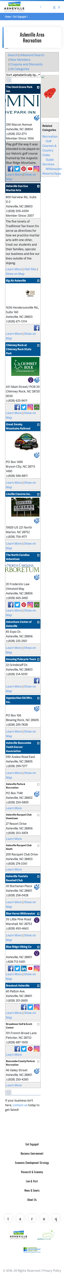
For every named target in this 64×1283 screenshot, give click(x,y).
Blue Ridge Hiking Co (18, 947)
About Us (32, 1200)
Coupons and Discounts (26, 64)
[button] (49, 95)
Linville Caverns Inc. (18, 494)
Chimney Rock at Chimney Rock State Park (18, 349)
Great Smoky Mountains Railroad (18, 426)
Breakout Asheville (18, 985)
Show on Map (15, 273)
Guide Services (48, 161)
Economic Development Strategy (32, 1163)
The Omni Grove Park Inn (19, 89)
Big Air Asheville (16, 280)
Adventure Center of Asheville (19, 624)
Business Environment (32, 1153)
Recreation (50, 136)
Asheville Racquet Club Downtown (19, 816)
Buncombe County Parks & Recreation (20, 1062)
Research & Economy (32, 1172)
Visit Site (30, 269)
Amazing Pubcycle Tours (21, 659)
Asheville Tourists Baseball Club (17, 878)
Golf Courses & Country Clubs (49, 148)
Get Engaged (19, 16)
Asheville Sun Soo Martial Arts (17, 188)
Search (13, 55)
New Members (20, 59)
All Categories (19, 69)
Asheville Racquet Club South (19, 847)
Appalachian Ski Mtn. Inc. (19, 700)
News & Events (32, 1190)
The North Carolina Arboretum (18, 557)
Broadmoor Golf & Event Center (19, 1025)
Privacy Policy (51, 1270)
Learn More (14, 174)
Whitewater (54, 169)
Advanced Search (32, 55)
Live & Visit (32, 1181)
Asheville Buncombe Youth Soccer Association (18, 747)
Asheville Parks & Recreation (15, 785)
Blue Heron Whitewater (20, 913)
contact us (20, 1105)
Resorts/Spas (51, 173)
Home (8, 16)
